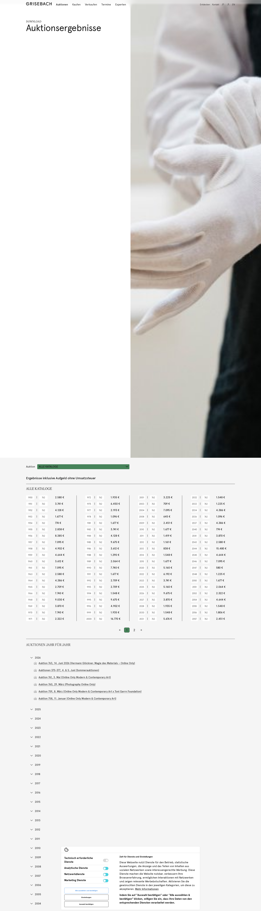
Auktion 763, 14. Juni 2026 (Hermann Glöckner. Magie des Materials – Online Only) (87, 663)
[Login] (228, 4)
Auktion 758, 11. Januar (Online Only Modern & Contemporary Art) (77, 698)
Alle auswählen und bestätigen (86, 891)
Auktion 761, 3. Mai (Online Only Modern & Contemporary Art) (75, 677)
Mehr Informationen (147, 889)
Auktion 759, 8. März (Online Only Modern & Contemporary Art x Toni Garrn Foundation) (90, 691)
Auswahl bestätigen (86, 904)
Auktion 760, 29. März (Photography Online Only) (67, 684)
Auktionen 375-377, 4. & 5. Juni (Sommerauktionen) (69, 670)
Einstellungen (86, 897)
